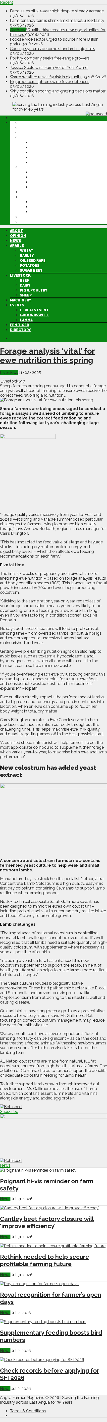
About (26, 123)
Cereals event (44, 202)
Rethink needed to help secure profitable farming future (44, 1260)
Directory (30, 222)
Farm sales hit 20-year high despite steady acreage (57, 11)
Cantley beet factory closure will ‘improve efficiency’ (47, 1222)
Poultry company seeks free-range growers (50, 58)
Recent (6, 2)
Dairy (35, 177)
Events (27, 197)
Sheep (36, 187)
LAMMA (36, 212)
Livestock (30, 167)
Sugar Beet (41, 162)
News (25, 133)
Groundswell (44, 207)
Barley (37, 147)
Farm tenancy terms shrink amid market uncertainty (57, 20)
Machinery (30, 192)
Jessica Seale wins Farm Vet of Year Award (49, 67)
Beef (34, 172)
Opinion (28, 128)
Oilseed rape (42, 152)
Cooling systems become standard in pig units (52, 48)
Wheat (36, 143)
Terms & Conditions (28, 1411)
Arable (27, 138)
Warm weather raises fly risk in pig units (46, 77)
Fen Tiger (29, 217)
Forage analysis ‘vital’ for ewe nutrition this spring (47, 355)
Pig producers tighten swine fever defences (49, 81)
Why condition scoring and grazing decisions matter (58, 91)
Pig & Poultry (43, 182)
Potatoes (39, 157)
